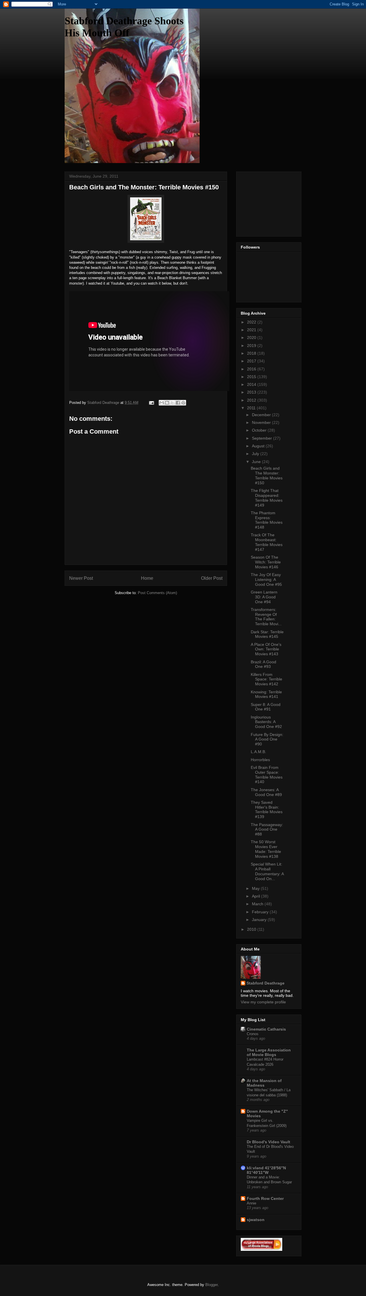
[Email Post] (151, 402)
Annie (251, 1203)
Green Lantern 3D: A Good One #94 (264, 597)
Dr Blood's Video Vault (268, 1142)
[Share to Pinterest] (183, 403)
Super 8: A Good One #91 (266, 707)
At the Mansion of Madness (264, 1082)
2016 (252, 369)
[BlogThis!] (167, 403)
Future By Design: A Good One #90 (267, 739)
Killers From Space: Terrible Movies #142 (266, 679)
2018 (252, 353)
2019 (252, 345)
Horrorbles (260, 759)
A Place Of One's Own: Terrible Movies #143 (266, 649)
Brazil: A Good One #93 (263, 664)
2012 (252, 400)
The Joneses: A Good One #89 (266, 792)
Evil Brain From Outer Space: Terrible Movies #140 (267, 774)
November (262, 422)
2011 (252, 408)
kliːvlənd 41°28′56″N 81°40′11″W (266, 1170)
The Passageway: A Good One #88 (267, 829)
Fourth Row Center (265, 1198)
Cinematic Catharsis (266, 1029)
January (260, 919)
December (262, 414)
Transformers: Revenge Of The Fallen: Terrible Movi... (266, 616)
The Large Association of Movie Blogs (269, 1052)
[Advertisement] (269, 202)
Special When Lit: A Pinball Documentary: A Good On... (267, 871)
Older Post (211, 578)
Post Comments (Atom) (157, 593)
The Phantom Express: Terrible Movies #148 (267, 520)
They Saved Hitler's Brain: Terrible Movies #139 (267, 809)
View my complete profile (263, 1002)
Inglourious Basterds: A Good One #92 (266, 722)
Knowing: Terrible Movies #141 (266, 694)
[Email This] (161, 403)
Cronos (252, 1034)
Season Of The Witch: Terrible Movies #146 (266, 562)
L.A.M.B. (258, 751)
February (261, 912)
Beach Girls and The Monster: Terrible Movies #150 (267, 475)
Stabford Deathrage (265, 983)
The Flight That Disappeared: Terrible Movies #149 (267, 497)
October (260, 430)
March (258, 904)
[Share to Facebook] (178, 403)
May (256, 888)
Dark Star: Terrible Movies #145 (267, 634)
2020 (252, 337)
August (259, 446)
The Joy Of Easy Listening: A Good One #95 (266, 579)
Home (147, 578)
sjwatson (255, 1219)
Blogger (211, 1285)
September (262, 438)
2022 (252, 322)
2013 (252, 392)
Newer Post (81, 578)
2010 (252, 929)
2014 (252, 384)
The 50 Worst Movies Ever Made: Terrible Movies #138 (266, 848)
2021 (252, 330)
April (256, 896)
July (256, 453)
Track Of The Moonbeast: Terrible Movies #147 (267, 542)
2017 (252, 361)
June (257, 461)
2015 (252, 376)
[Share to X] (172, 403)
